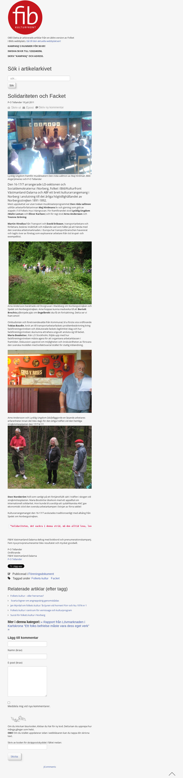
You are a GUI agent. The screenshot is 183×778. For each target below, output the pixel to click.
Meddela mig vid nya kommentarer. (29, 706)
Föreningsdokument (41, 573)
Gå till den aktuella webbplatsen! (43, 41)
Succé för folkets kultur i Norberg (27, 615)
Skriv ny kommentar (51, 107)
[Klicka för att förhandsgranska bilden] (50, 142)
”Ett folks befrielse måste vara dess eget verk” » (48, 627)
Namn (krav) (15, 650)
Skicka (14, 756)
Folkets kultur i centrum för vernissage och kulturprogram (41, 610)
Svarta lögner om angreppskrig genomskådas (34, 600)
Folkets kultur (39, 578)
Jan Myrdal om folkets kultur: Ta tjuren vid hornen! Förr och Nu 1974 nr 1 (48, 605)
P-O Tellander (15, 559)
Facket (55, 578)
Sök (11, 85)
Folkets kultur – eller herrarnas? (27, 595)
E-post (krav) (15, 662)
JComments (50, 766)
